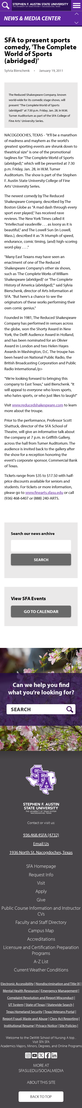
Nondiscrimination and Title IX (58, 983)
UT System (15, 1004)
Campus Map (41, 930)
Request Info (41, 875)
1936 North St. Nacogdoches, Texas (41, 852)
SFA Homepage (41, 866)
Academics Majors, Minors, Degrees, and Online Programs (41, 1046)
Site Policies (68, 1025)
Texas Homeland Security (24, 1011)
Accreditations (41, 939)
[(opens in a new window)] (28, 1055)
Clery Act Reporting (64, 1018)
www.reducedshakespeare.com (37, 405)
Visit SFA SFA (41, 1041)
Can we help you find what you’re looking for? (41, 688)
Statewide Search (59, 1004)
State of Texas (35, 1004)
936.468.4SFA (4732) (41, 834)
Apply (41, 891)
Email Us (41, 843)
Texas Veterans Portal (59, 1011)
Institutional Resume (19, 1025)
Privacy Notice (46, 1025)
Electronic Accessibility (17, 983)
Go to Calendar (41, 611)
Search (41, 559)
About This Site (41, 1082)
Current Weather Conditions (41, 970)
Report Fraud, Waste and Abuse (25, 1018)
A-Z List (41, 961)
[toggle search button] (6, 5)
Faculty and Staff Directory (41, 922)
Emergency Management (59, 990)
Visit (41, 883)
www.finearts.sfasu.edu (44, 492)
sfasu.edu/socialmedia (41, 1070)
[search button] (69, 709)
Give (41, 900)
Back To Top (41, 1096)
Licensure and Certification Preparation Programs (41, 950)
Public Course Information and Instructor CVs (41, 911)
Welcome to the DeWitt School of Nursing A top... (41, 1037)
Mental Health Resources (21, 990)
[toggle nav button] (76, 5)
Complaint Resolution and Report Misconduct (40, 997)
